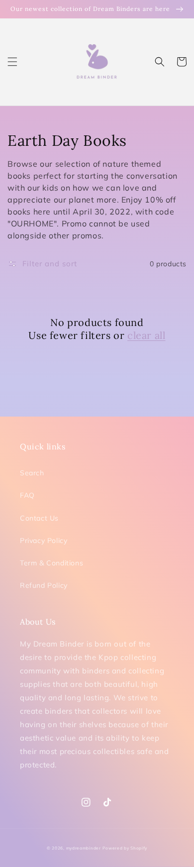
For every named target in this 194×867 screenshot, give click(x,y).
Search (32, 472)
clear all (146, 335)
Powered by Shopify (124, 848)
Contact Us (39, 518)
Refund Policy (44, 585)
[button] (12, 62)
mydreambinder (83, 848)
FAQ (27, 495)
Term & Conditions (51, 562)
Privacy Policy (43, 540)
